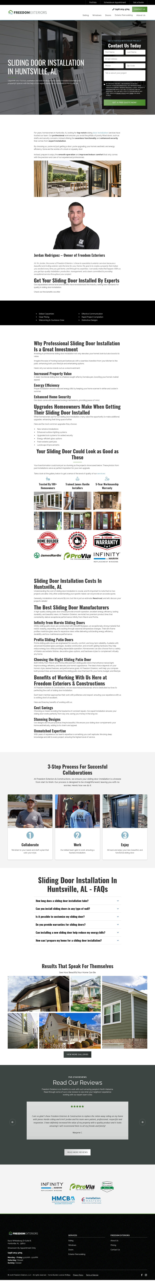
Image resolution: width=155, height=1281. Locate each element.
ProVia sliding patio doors (44, 643)
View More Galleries (77, 1054)
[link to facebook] (141, 1275)
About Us (114, 1241)
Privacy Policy (121, 93)
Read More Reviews (77, 1152)
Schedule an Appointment (115, 2)
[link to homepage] (27, 12)
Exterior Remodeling (76, 1254)
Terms (131, 93)
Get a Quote (138, 2)
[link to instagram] (146, 1275)
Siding (70, 1241)
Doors (70, 1250)
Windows (72, 1245)
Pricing (113, 1245)
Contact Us (139, 9)
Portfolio (93, 2)
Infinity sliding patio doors (44, 626)
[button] (86, 15)
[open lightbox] (38, 994)
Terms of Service (92, 1275)
